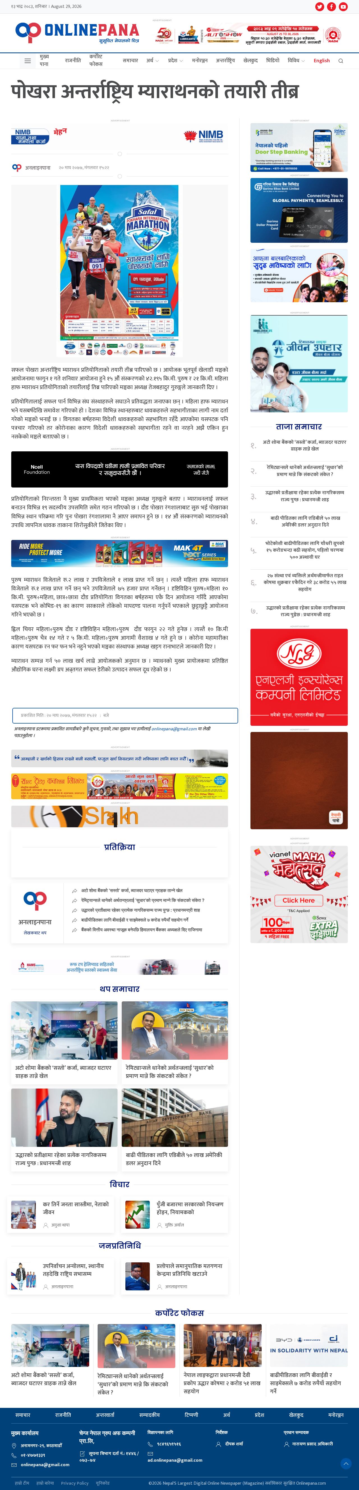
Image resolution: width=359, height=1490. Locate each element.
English (322, 61)
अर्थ (149, 61)
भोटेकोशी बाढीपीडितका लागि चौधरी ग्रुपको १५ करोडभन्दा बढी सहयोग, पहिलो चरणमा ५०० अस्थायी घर (304, 550)
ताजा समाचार (299, 427)
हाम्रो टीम (22, 1483)
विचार (120, 1185)
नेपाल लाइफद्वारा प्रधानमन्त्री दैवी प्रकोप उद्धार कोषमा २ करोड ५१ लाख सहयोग (222, 1383)
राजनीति (73, 61)
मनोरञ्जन (200, 61)
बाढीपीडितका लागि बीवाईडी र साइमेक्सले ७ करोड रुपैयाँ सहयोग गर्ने (134, 920)
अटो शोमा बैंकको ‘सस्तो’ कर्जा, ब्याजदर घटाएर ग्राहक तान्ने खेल (132, 890)
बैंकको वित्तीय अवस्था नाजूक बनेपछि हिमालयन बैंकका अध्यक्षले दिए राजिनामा (141, 929)
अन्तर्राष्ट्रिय (225, 61)
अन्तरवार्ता (105, 1415)
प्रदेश (172, 61)
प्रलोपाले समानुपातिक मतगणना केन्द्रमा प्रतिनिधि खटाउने (189, 1270)
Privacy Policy (75, 1483)
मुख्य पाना (44, 61)
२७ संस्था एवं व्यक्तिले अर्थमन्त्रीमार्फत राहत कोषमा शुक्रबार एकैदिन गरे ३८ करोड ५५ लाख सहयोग (305, 582)
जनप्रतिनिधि (120, 1246)
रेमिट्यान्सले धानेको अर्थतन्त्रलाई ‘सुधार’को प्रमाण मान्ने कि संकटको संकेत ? (142, 900)
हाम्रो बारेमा (45, 1483)
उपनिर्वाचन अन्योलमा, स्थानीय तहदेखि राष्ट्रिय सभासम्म (73, 1270)
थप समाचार (120, 989)
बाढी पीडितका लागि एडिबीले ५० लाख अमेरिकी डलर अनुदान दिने (174, 1159)
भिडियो (272, 61)
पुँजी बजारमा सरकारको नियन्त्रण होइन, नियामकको (190, 1208)
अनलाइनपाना (37, 168)
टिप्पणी (191, 1415)
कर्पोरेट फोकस (96, 61)
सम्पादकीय (149, 1415)
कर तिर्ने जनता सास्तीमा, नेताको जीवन (76, 1208)
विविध (293, 61)
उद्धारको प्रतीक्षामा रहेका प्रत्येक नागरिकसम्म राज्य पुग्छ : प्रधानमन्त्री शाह (140, 910)
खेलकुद (250, 61)
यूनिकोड (103, 1483)
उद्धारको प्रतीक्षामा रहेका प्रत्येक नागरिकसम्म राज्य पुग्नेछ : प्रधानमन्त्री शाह (305, 611)
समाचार (130, 61)
